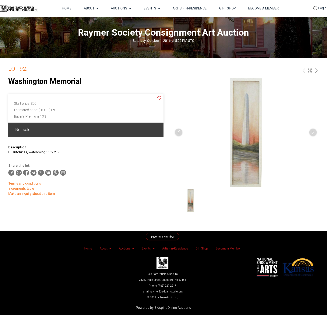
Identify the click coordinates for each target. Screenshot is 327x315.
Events (150, 8)
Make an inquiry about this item (31, 194)
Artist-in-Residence (190, 8)
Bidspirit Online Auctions (172, 308)
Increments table (21, 188)
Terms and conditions (24, 183)
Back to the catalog (310, 70)
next (316, 70)
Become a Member (263, 8)
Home (66, 8)
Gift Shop (227, 8)
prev (303, 70)
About (89, 8)
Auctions (119, 8)
